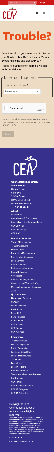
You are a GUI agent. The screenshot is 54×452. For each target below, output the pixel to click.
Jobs (13, 291)
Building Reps (17, 378)
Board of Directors (19, 370)
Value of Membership (21, 242)
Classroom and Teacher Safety (25, 283)
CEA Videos (16, 328)
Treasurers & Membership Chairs (26, 374)
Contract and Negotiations (23, 279)
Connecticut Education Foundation (26, 222)
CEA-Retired (16, 382)
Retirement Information (22, 268)
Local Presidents (18, 367)
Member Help (19, 294)
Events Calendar (18, 306)
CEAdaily (15, 302)
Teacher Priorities (19, 341)
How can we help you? (16, 85)
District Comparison (20, 348)
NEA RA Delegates (19, 389)
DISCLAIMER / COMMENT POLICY (21, 441)
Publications (16, 309)
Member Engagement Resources (26, 287)
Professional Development (23, 253)
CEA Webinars (17, 332)
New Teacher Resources (22, 257)
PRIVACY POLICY (15, 437)
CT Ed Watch (17, 321)
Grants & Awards (18, 264)
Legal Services (17, 261)
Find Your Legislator (20, 344)
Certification (16, 276)
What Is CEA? (17, 214)
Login (42, 3)
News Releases (18, 317)
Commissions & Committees (24, 218)
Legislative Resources (21, 356)
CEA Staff (15, 233)
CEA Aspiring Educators (22, 385)
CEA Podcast (17, 324)
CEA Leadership (18, 229)
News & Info (16, 313)
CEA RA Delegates (19, 393)
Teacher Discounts (19, 246)
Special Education (19, 272)
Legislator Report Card (21, 352)
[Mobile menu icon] (51, 13)
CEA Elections (17, 226)
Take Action (16, 359)
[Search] (34, 3)
